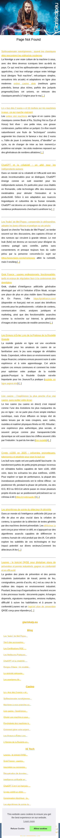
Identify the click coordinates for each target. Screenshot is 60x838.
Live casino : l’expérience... (15, 711)
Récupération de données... (15, 773)
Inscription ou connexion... (15, 767)
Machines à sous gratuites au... (17, 705)
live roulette (41, 440)
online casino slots (25, 83)
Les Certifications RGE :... (14, 648)
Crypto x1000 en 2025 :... (14, 792)
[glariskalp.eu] (30, 17)
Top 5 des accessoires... (14, 642)
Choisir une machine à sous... (16, 717)
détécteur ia (50, 525)
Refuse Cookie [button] (18, 828)
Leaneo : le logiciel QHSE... (15, 755)
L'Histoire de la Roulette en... (16, 742)
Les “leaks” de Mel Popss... (15, 636)
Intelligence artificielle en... (15, 779)
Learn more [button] (29, 821)
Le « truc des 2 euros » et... (15, 692)
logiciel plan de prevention (42, 606)
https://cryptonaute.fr (25, 497)
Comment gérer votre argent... (16, 729)
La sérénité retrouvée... (13, 673)
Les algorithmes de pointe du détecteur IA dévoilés (26, 509)
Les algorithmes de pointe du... (17, 804)
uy (56, 832)
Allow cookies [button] (40, 828)
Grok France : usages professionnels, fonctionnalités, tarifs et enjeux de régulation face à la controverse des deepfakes (28, 278)
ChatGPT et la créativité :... (15, 661)
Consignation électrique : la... (16, 798)
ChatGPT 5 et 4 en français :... (16, 786)
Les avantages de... (12, 679)
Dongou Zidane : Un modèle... (16, 667)
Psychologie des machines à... (16, 723)
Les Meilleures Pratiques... (15, 655)
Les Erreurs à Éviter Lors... (15, 736)
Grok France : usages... (13, 761)
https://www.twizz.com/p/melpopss (18, 258)
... (43, 96)
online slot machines (16, 116)
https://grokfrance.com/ (44, 298)
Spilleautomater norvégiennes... (17, 698)
